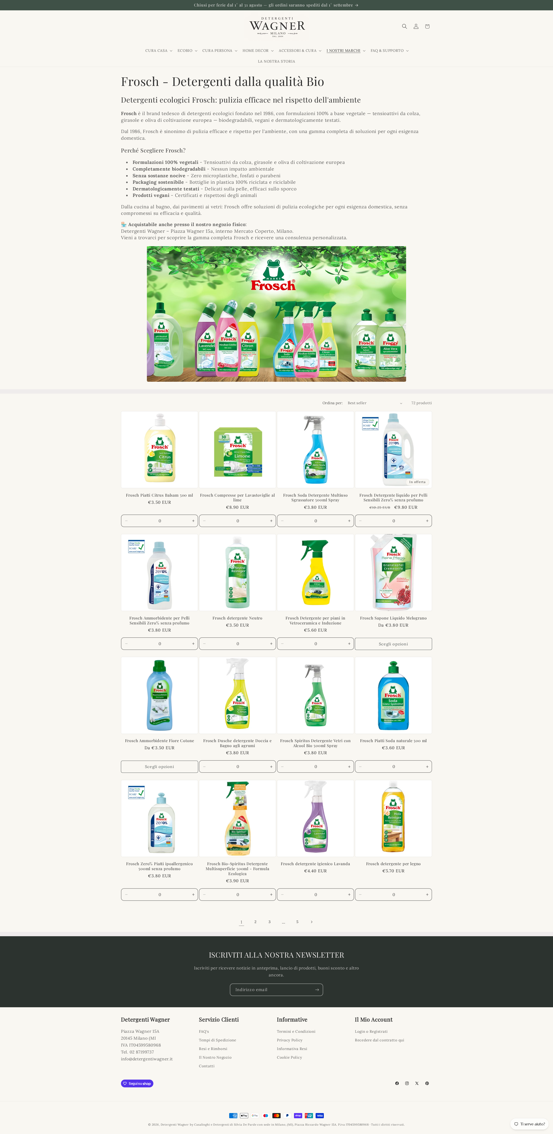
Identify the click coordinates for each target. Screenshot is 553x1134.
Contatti (207, 1066)
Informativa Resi (292, 1048)
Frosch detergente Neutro (237, 618)
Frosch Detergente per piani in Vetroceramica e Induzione (315, 621)
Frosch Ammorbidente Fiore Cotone (159, 740)
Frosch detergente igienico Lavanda (315, 863)
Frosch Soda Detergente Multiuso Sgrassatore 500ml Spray (315, 498)
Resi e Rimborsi (213, 1048)
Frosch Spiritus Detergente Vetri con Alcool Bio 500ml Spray (315, 743)
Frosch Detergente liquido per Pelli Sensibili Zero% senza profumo (393, 498)
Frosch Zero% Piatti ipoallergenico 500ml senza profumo (159, 866)
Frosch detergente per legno (393, 863)
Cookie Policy (289, 1057)
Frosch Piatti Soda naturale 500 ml (393, 740)
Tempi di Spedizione (217, 1040)
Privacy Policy (290, 1040)
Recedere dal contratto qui (379, 1040)
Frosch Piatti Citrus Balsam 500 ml (159, 495)
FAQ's (204, 1031)
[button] (158, 50)
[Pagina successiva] (311, 922)
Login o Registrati (371, 1031)
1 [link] (241, 922)
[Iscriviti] (317, 990)
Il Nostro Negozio (215, 1057)
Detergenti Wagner (175, 1124)
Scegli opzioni (393, 643)
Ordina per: (333, 403)
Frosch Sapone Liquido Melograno (393, 618)
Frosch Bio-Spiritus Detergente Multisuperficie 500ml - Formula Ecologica (237, 868)
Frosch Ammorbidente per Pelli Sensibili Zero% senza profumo (159, 621)
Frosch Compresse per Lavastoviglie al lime (237, 498)
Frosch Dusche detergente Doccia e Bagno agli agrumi (237, 743)
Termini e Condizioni (296, 1031)
